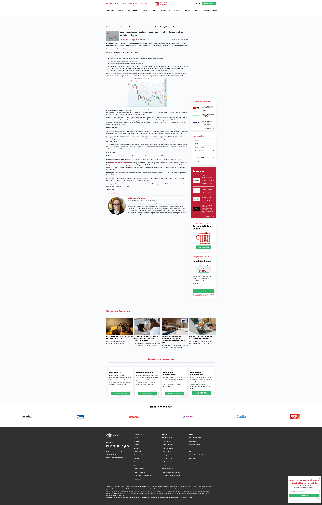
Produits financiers (200, 157)
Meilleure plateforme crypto (171, 472)
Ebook (117, 3)
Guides (120, 10)
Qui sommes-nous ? (196, 438)
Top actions (165, 10)
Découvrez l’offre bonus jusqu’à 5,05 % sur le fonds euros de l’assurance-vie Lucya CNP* (208, 199)
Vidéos (136, 3)
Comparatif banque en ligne (171, 476)
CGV (190, 451)
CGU (190, 448)
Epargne (137, 448)
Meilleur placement (168, 448)
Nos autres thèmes (209, 10)
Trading (177, 10)
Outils (130, 3)
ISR (195, 154)
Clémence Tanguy (129, 40)
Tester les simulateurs (174, 393)
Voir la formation (147, 393)
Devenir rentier (199, 150)
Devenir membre (208, 3)
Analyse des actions (191, 10)
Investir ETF (165, 465)
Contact (192, 458)
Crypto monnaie (199, 147)
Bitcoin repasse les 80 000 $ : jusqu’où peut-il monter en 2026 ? (119, 337)
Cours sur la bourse (112, 193)
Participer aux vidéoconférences (201, 392)
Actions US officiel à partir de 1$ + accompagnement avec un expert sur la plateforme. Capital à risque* (207, 208)
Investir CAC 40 (167, 451)
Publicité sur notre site (196, 455)
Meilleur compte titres (169, 462)
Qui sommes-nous (203, 247)
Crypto (154, 10)
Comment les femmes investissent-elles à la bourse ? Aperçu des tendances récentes (146, 338)
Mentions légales (194, 445)
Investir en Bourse (167, 438)
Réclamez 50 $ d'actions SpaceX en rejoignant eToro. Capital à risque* (207, 190)
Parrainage (137, 479)
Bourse (144, 10)
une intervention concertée (120, 163)
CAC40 (110, 74)
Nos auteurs (193, 441)
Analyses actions (139, 455)
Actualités (110, 10)
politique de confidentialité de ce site (299, 500)
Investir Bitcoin (166, 441)
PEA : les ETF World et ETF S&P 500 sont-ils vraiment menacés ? (200, 337)
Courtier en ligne (167, 445)
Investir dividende (167, 469)
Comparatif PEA (167, 458)
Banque (197, 140)
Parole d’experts (139, 472)
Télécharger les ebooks (120, 393)
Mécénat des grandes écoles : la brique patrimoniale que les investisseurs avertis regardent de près (173, 339)
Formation (144, 3)
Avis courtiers (132, 10)
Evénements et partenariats (143, 476)
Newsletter (111, 3)
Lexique (124, 3)
